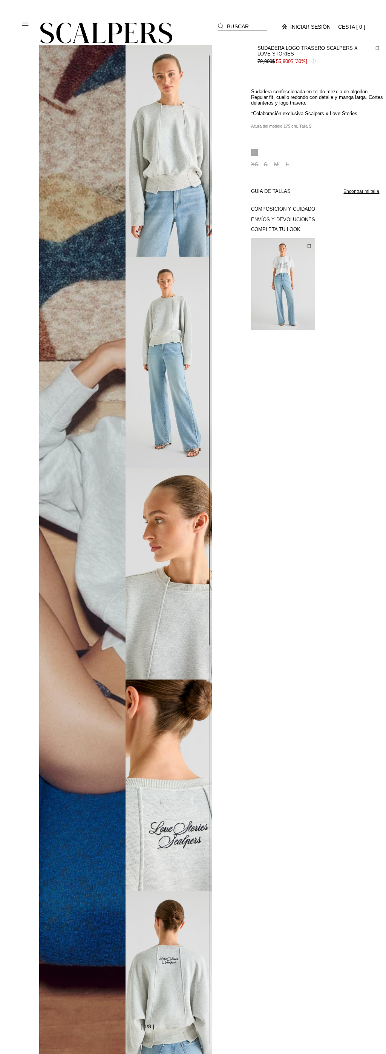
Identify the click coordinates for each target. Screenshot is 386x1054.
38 (290, 320)
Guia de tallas (271, 191)
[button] (25, 27)
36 (279, 320)
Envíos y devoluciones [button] (283, 219)
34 (266, 318)
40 (301, 320)
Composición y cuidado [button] (283, 209)
